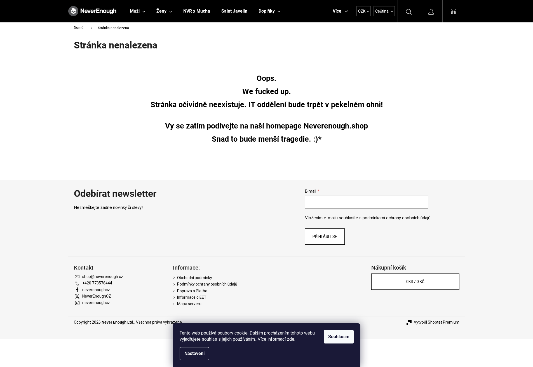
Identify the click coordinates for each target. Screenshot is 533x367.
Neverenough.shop (336, 125)
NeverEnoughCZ (96, 296)
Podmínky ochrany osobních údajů (207, 284)
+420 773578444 (97, 283)
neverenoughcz (96, 289)
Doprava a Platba (192, 291)
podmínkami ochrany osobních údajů (396, 217)
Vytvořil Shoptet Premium (436, 322)
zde (290, 339)
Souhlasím (338, 336)
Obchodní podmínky (194, 277)
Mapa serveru (189, 303)
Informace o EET (191, 297)
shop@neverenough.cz (102, 276)
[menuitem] (137, 11)
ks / (415, 281)
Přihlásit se (325, 236)
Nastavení (194, 353)
